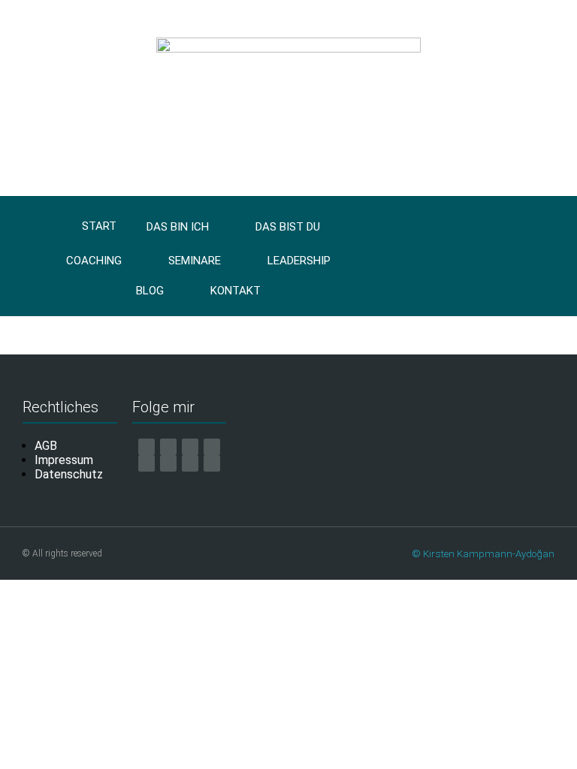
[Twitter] (190, 463)
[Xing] (146, 463)
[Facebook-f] (168, 447)
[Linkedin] (168, 463)
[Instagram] (190, 447)
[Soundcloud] (212, 463)
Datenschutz (69, 474)
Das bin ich (178, 227)
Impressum (64, 460)
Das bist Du (287, 227)
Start (99, 226)
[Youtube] (212, 447)
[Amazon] (146, 447)
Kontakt (235, 290)
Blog (150, 290)
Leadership (299, 260)
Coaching (94, 260)
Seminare (194, 260)
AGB (46, 446)
